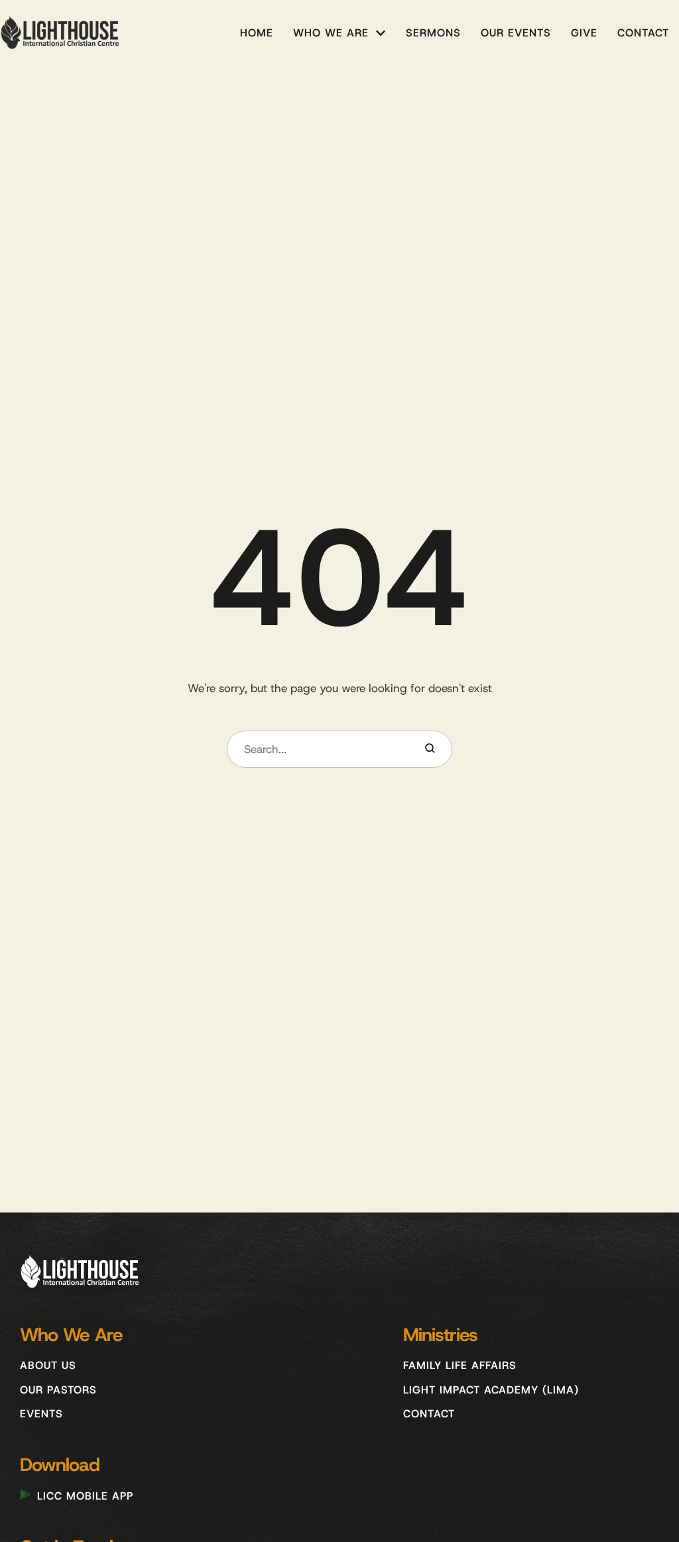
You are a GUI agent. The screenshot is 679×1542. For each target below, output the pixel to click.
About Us (48, 1365)
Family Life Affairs (460, 1365)
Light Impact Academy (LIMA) (491, 1390)
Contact (429, 1414)
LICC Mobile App (85, 1496)
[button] (380, 33)
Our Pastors (58, 1390)
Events (41, 1414)
